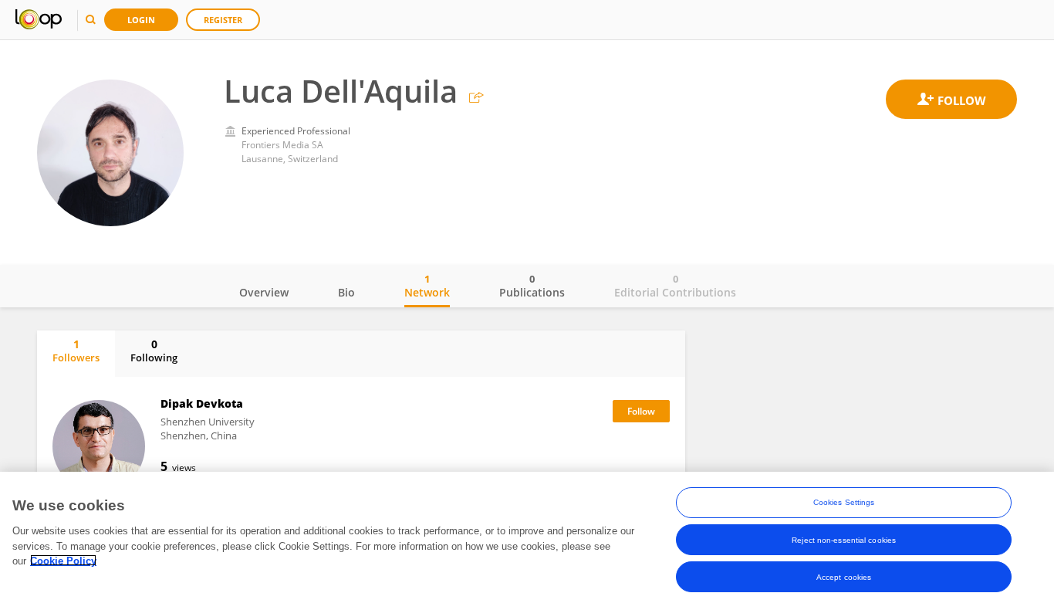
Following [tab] (153, 350)
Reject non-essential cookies (844, 539)
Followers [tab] (76, 350)
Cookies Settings (844, 502)
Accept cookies (843, 576)
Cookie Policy (63, 560)
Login (141, 19)
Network (427, 286)
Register (223, 19)
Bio (346, 292)
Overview (264, 292)
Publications (532, 286)
